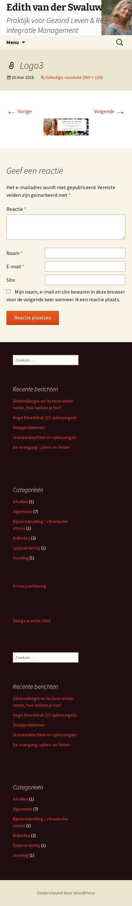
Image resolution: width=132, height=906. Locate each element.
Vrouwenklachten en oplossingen (44, 437)
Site (10, 280)
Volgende (110, 111)
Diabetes (21, 538)
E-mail (15, 266)
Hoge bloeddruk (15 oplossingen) (45, 417)
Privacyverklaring (29, 586)
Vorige (19, 111)
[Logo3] (66, 126)
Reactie (16, 209)
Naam (14, 253)
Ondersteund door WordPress (66, 893)
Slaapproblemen (29, 427)
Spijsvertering (26, 548)
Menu (12, 42)
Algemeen (22, 511)
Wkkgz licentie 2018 (32, 621)
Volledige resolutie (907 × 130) (74, 77)
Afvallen (20, 501)
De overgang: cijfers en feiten (41, 447)
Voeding (21, 558)
